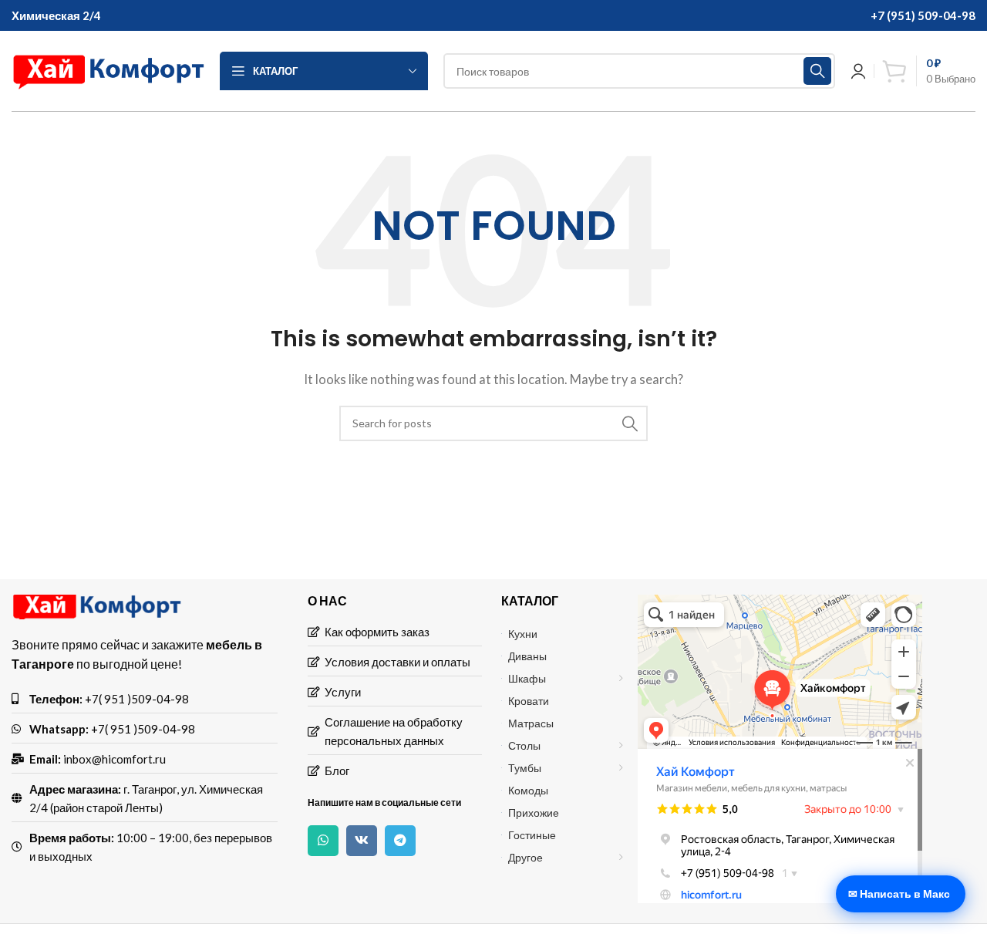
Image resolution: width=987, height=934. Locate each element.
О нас (327, 600)
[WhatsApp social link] (323, 840)
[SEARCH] (817, 71)
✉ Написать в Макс (899, 893)
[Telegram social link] (400, 840)
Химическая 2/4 (56, 15)
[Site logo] (108, 69)
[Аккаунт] (858, 71)
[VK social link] (361, 840)
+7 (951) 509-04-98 (923, 15)
